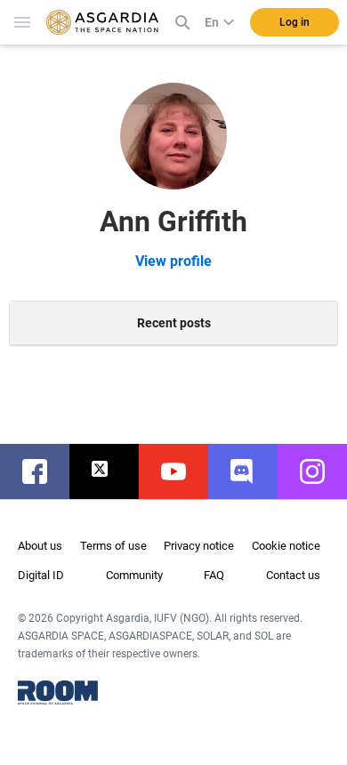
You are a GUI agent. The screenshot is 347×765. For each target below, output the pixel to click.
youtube (182, 471)
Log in (294, 22)
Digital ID (41, 575)
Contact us (293, 575)
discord (252, 471)
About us (40, 545)
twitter (113, 471)
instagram (321, 471)
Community (134, 575)
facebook (43, 471)
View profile (173, 261)
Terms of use (113, 545)
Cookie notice (286, 545)
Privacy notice (199, 545)
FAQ (214, 575)
